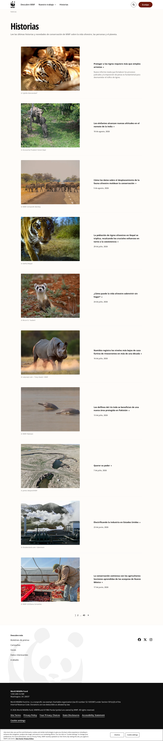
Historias (64, 4)
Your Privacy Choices (50, 715)
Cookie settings (18, 720)
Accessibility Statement (93, 715)
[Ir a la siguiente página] (88, 615)
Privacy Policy (30, 715)
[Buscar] (133, 4)
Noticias (14, 12)
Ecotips (145, 4)
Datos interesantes (19, 655)
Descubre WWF (28, 4)
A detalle (15, 660)
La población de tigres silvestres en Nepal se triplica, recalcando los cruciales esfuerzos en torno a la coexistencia (116, 238)
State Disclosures (71, 715)
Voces (13, 650)
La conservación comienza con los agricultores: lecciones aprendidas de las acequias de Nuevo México (117, 579)
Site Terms (16, 715)
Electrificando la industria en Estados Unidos (116, 522)
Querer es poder (102, 465)
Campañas (15, 645)
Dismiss (117, 735)
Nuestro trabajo (46, 5)
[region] (81, 735)
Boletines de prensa (20, 640)
